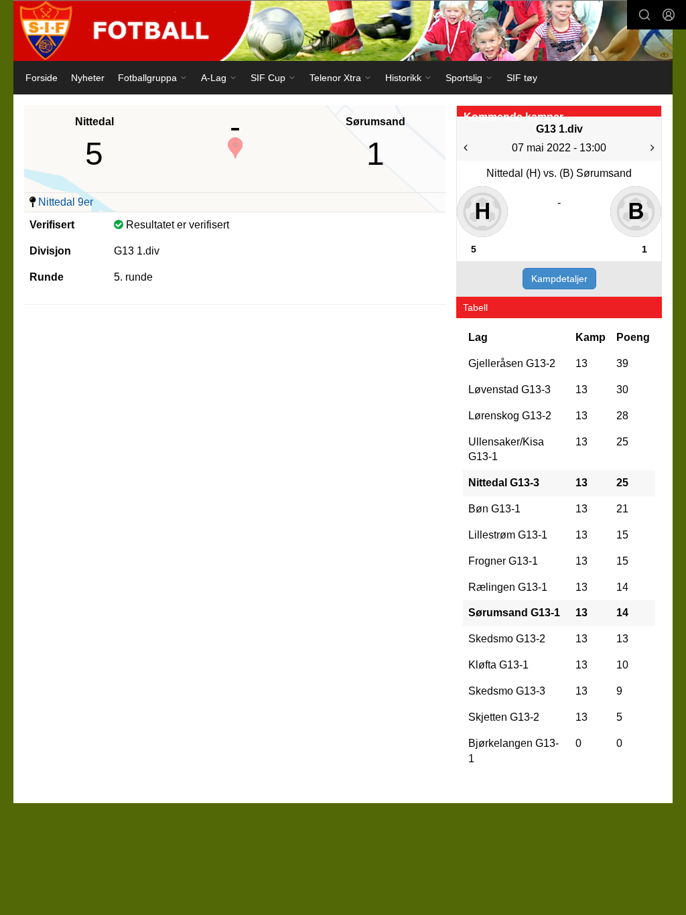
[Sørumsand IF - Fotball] (343, 30)
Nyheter (88, 77)
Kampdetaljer (559, 278)
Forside (41, 77)
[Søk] (644, 15)
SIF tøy (521, 77)
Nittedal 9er (65, 202)
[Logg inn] (669, 15)
